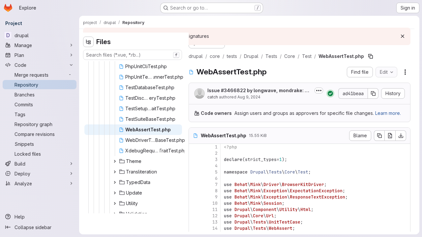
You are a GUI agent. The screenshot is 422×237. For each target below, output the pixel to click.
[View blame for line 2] (194, 153)
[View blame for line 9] (194, 197)
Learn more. (388, 113)
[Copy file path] (370, 56)
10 (215, 203)
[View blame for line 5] (194, 172)
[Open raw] (390, 135)
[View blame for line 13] (194, 222)
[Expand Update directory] (115, 193)
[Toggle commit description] (319, 90)
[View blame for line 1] (194, 147)
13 (215, 222)
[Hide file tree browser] (88, 42)
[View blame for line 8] (194, 191)
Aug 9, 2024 (248, 96)
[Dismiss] (403, 36)
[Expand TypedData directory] (115, 182)
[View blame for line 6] (194, 178)
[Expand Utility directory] (115, 203)
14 (215, 228)
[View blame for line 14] (194, 228)
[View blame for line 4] (194, 166)
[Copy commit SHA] (373, 93)
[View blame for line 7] (194, 184)
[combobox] (132, 55)
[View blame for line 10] (194, 203)
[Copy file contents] (379, 135)
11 (215, 209)
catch (212, 96)
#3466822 (233, 90)
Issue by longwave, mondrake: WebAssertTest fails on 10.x (259, 91)
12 (215, 216)
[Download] (401, 135)
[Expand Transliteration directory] (115, 172)
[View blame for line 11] (194, 209)
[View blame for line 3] (194, 159)
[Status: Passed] (330, 93)
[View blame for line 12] (194, 216)
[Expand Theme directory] (115, 161)
